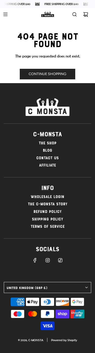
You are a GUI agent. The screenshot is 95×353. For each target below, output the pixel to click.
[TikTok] (60, 260)
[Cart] (85, 14)
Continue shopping (47, 74)
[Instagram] (47, 260)
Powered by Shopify (64, 340)
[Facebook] (35, 260)
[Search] (74, 14)
